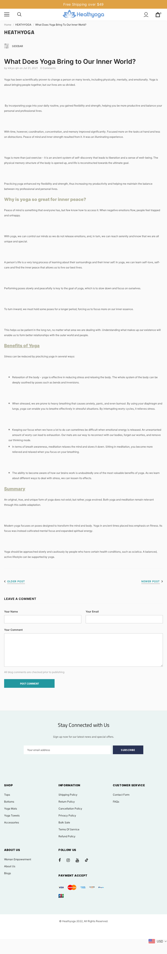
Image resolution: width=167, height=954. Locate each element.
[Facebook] (62, 860)
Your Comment (13, 629)
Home (7, 24)
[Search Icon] (19, 14)
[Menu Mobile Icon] (6, 14)
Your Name (11, 611)
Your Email (92, 611)
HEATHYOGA (23, 24)
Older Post (16, 581)
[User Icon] (146, 14)
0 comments (48, 68)
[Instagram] (70, 860)
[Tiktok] (89, 860)
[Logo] (83, 14)
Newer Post (150, 581)
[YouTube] (80, 860)
